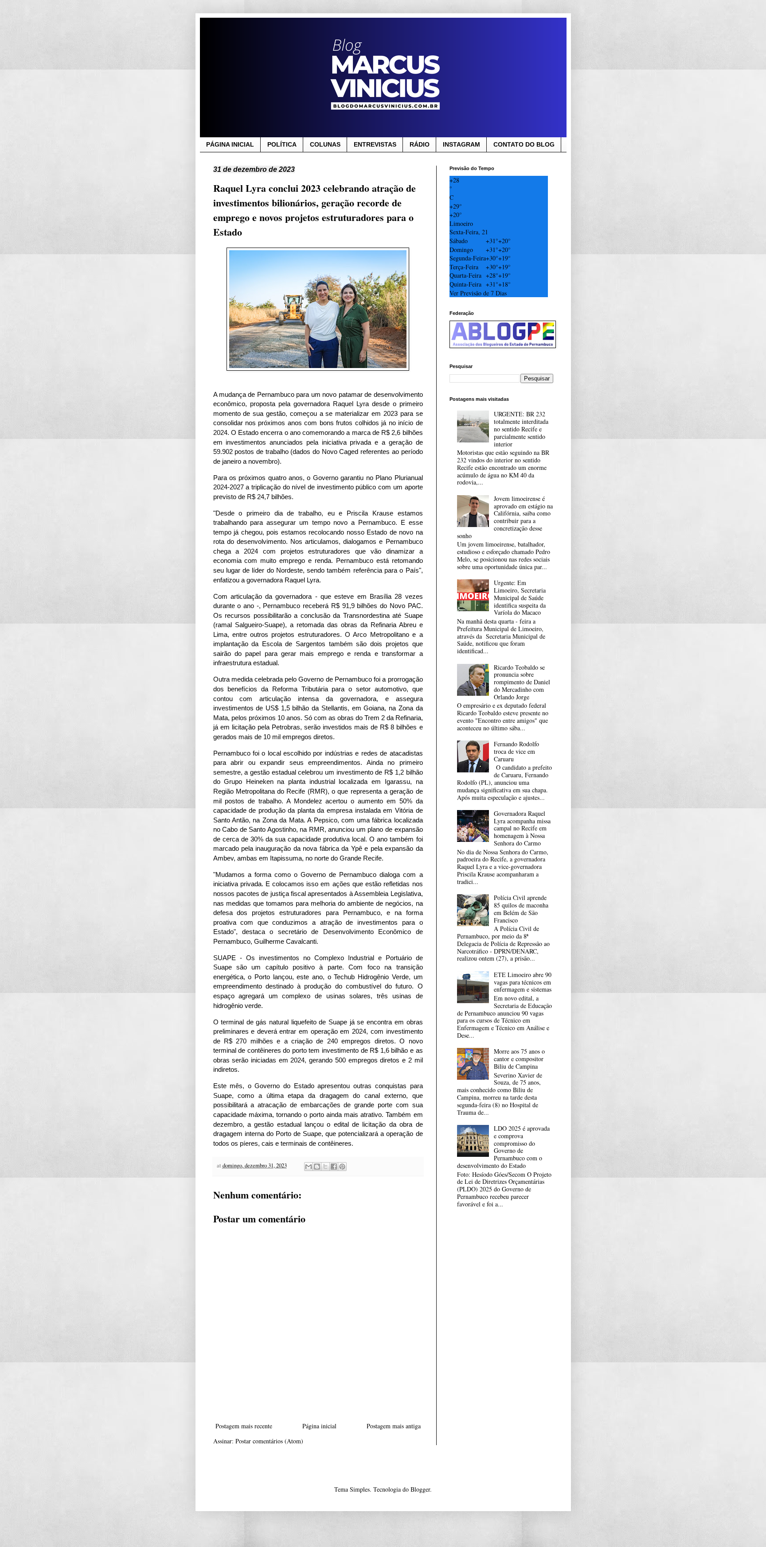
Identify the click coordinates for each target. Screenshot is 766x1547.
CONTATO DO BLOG (524, 144)
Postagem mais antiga (394, 1426)
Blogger (420, 1489)
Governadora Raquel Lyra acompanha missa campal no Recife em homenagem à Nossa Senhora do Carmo (522, 828)
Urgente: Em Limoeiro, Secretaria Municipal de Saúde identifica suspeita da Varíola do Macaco (520, 597)
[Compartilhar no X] (325, 1166)
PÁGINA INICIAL (230, 144)
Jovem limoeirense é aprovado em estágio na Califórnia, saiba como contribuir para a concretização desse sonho (505, 517)
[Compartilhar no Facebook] (333, 1166)
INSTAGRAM (461, 144)
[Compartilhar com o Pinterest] (342, 1166)
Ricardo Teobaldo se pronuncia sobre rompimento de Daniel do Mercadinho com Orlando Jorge (522, 682)
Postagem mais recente (243, 1426)
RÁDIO (420, 144)
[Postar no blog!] (317, 1166)
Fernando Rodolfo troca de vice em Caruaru (516, 751)
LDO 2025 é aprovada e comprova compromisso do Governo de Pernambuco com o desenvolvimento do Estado (503, 1147)
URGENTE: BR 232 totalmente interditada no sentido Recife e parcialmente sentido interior (521, 429)
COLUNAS (325, 144)
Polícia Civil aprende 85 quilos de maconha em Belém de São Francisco (521, 908)
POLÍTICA (282, 144)
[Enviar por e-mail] (308, 1166)
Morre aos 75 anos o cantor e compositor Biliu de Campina (519, 1058)
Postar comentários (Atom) (269, 1441)
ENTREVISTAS (375, 144)
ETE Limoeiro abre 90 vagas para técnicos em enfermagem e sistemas (522, 982)
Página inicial (319, 1426)
